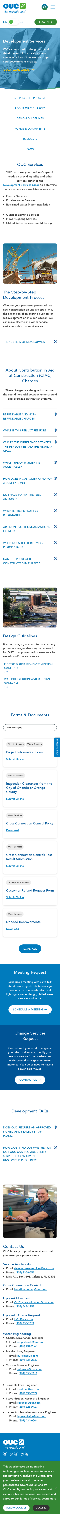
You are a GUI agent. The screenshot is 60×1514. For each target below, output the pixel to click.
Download (12, 830)
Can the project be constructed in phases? (21, 561)
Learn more (49, 1498)
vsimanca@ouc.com (29, 1369)
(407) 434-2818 (28, 1373)
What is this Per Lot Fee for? (24, 431)
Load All (30, 949)
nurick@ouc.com (27, 1356)
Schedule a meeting (28, 1009)
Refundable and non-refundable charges (19, 417)
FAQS (30, 149)
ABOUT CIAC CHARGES (30, 108)
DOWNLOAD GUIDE (16, 70)
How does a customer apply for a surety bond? (27, 481)
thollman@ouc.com (29, 1389)
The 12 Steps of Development (25, 342)
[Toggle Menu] (52, 7)
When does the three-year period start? (23, 545)
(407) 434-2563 (28, 1346)
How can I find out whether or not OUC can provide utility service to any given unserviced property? (27, 1154)
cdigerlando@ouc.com (31, 1342)
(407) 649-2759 (25, 1307)
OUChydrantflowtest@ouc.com (34, 1302)
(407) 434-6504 (28, 1421)
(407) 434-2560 (28, 1407)
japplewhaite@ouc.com (31, 1416)
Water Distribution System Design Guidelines (27, 681)
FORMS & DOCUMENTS (30, 129)
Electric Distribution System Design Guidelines (28, 666)
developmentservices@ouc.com (34, 1268)
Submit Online (15, 759)
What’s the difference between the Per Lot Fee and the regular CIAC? (27, 446)
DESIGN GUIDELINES (30, 118)
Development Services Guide (21, 185)
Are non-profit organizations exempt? (26, 529)
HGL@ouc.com (23, 1319)
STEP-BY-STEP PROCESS (30, 98)
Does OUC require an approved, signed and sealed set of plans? (27, 1132)
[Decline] (56, 1487)
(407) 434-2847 (28, 1360)
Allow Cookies (16, 1508)
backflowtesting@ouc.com (30, 1289)
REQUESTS (30, 139)
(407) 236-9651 (25, 1273)
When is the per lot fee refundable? (20, 513)
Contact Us (28, 1080)
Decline (41, 1508)
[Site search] (45, 7)
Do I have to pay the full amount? (22, 497)
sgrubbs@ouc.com (28, 1403)
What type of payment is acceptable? (21, 465)
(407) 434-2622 (25, 1323)
